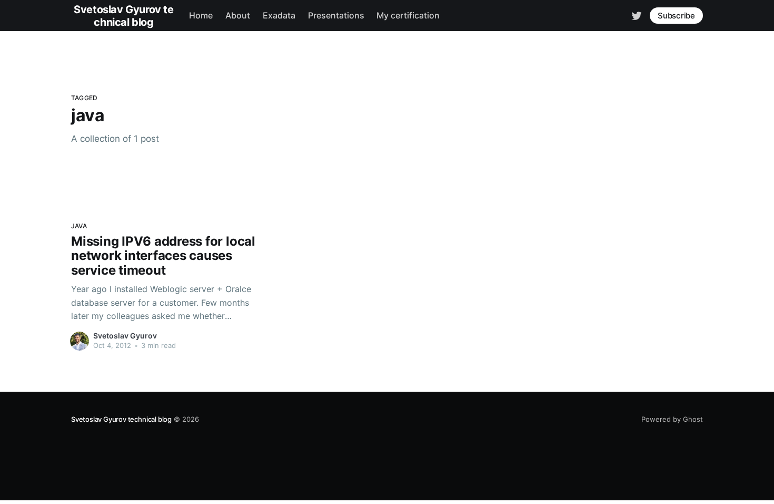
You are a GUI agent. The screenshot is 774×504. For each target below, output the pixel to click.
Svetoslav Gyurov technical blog (121, 419)
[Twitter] (636, 14)
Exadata (279, 15)
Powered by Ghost (672, 419)
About (237, 15)
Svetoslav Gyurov (125, 335)
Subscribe (676, 16)
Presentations (336, 15)
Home (201, 15)
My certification (408, 15)
